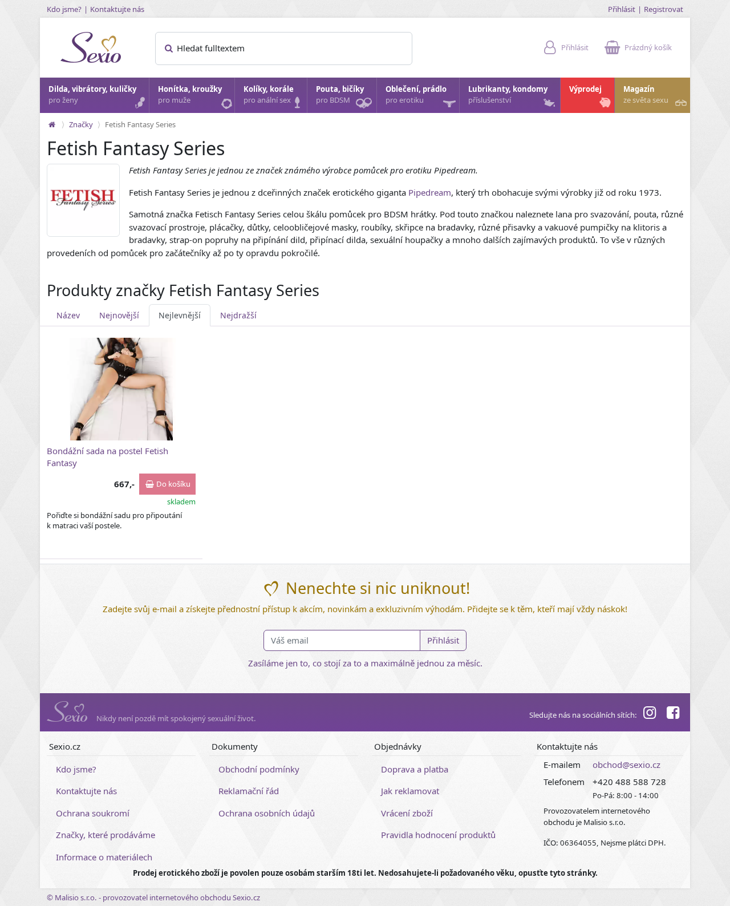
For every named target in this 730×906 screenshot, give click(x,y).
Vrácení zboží (407, 813)
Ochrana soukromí (92, 813)
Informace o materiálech (104, 857)
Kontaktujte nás (117, 9)
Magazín (645, 95)
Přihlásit (621, 9)
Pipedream (429, 192)
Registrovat (663, 9)
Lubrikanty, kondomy (508, 95)
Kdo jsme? (64, 9)
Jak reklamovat (410, 790)
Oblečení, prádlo (416, 95)
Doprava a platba (414, 769)
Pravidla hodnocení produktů (438, 834)
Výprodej (585, 89)
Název (68, 315)
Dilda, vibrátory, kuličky (92, 95)
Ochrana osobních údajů (266, 813)
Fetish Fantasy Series (140, 124)
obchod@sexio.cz (626, 764)
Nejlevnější (180, 315)
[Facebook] (673, 714)
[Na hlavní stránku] (52, 124)
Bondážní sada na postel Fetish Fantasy (107, 456)
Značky (81, 124)
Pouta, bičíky (340, 95)
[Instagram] (649, 714)
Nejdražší (238, 315)
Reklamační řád (248, 790)
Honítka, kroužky (190, 95)
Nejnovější (119, 315)
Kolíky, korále (269, 95)
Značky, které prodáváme (105, 834)
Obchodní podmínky (258, 769)
